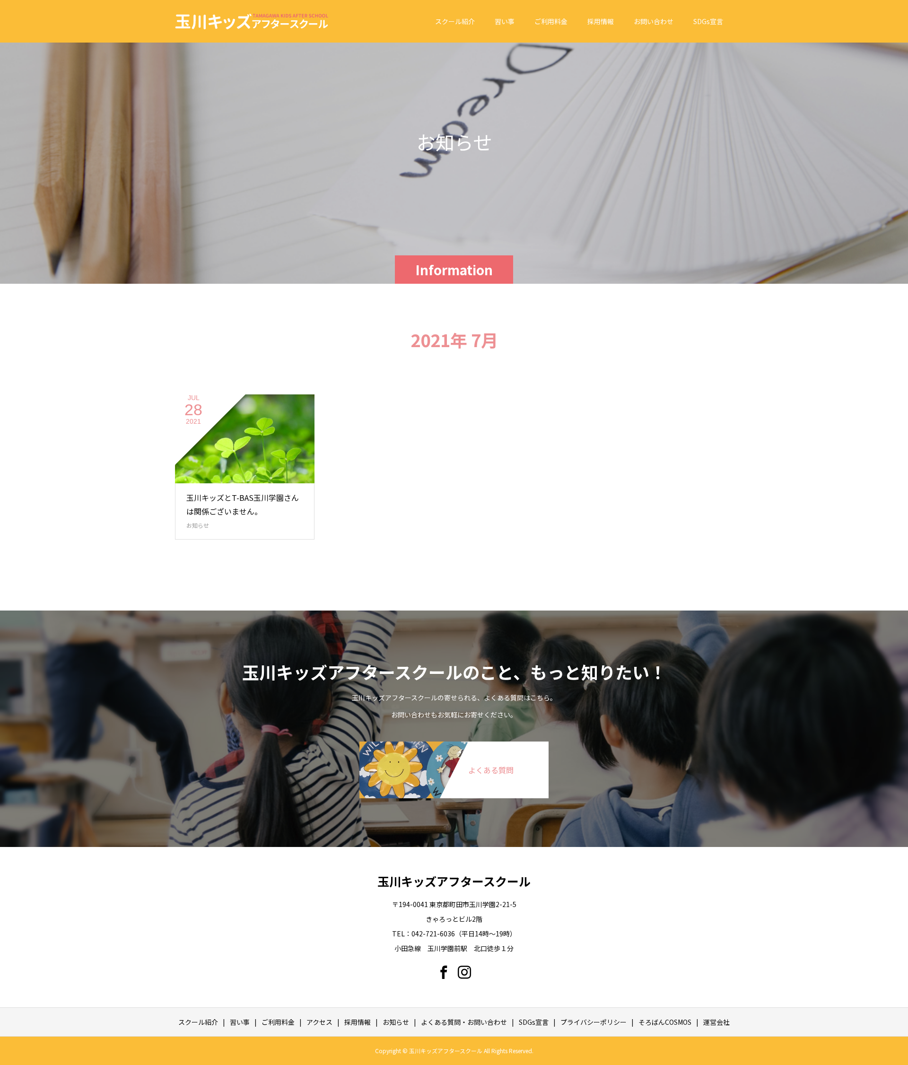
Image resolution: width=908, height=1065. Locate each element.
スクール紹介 (455, 21)
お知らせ (197, 525)
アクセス (319, 1022)
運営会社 (716, 1022)
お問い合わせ (653, 21)
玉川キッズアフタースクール (454, 881)
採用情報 (600, 21)
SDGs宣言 (708, 21)
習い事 (505, 21)
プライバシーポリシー (593, 1022)
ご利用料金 (551, 21)
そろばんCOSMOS (664, 1022)
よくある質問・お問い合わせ (464, 1022)
